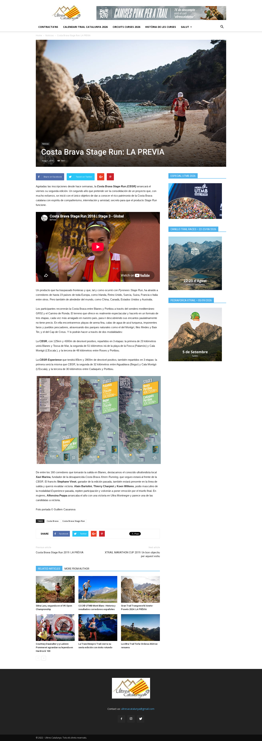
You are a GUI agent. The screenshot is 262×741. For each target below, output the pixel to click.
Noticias (49, 35)
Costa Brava (52, 521)
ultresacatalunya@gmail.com (137, 708)
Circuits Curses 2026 (126, 27)
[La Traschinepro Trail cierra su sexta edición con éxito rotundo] (97, 627)
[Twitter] (140, 718)
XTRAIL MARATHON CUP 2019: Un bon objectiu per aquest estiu (132, 554)
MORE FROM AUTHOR (77, 568)
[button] (222, 27)
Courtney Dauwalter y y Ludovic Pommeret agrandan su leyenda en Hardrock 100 (54, 647)
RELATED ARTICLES (49, 568)
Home (39, 35)
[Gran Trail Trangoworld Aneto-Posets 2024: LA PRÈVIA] (140, 589)
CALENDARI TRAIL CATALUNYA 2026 (85, 27)
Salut (185, 27)
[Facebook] (121, 718)
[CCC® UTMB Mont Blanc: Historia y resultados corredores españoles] (97, 589)
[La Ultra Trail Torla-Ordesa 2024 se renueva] (140, 627)
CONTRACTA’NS (48, 27)
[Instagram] (131, 718)
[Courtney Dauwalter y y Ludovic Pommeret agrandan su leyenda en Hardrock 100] (55, 627)
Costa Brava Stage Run (73, 521)
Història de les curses (160, 27)
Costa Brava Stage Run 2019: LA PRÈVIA (59, 552)
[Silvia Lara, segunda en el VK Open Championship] (55, 589)
